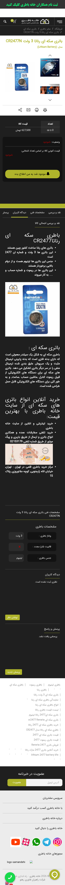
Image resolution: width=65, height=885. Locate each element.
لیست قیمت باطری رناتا (46, 709)
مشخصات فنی (37, 212)
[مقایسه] (45, 110)
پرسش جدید (13, 672)
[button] (20, 110)
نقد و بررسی (55, 212)
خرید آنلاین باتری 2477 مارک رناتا (41, 750)
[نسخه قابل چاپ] (36, 110)
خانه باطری (34, 876)
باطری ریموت (35, 684)
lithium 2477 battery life (44, 755)
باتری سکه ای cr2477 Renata (43, 719)
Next (49, 100)
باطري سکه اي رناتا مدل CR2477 (42, 729)
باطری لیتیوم (54, 684)
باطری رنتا (42, 689)
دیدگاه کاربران (19, 212)
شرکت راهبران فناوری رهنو (32, 880)
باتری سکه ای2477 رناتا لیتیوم (43, 714)
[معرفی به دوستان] (28, 110)
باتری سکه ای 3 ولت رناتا (46, 694)
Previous (49, 55)
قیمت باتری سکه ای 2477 (45, 734)
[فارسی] (11, 883)
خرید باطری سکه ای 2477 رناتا (43, 724)
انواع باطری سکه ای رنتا (46, 704)
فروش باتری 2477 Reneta (45, 745)
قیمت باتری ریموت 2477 (46, 740)
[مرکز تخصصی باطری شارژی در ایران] (35, 21)
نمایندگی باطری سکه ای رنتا (44, 699)
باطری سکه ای (16, 684)
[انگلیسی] (7, 883)
